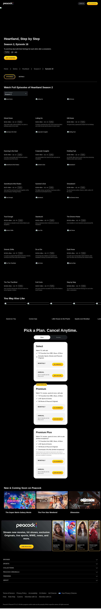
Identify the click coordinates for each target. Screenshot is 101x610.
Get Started (92, 3)
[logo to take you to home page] (8, 3)
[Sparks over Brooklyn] (84, 311)
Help (4, 598)
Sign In (82, 3)
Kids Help (11, 598)
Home (6, 69)
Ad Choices (53, 595)
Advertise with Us (31, 598)
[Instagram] (85, 599)
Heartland (26, 69)
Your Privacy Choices (70, 595)
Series (15, 69)
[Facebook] (85, 593)
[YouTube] (95, 593)
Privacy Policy (22, 595)
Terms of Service (9, 595)
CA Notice (43, 595)
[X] (90, 599)
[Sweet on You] (16, 311)
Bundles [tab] (58, 339)
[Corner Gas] (38, 311)
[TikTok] (90, 593)
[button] (20, 501)
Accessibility (33, 595)
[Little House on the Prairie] (61, 311)
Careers (20, 598)
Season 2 (37, 69)
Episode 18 (49, 69)
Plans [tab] (42, 339)
